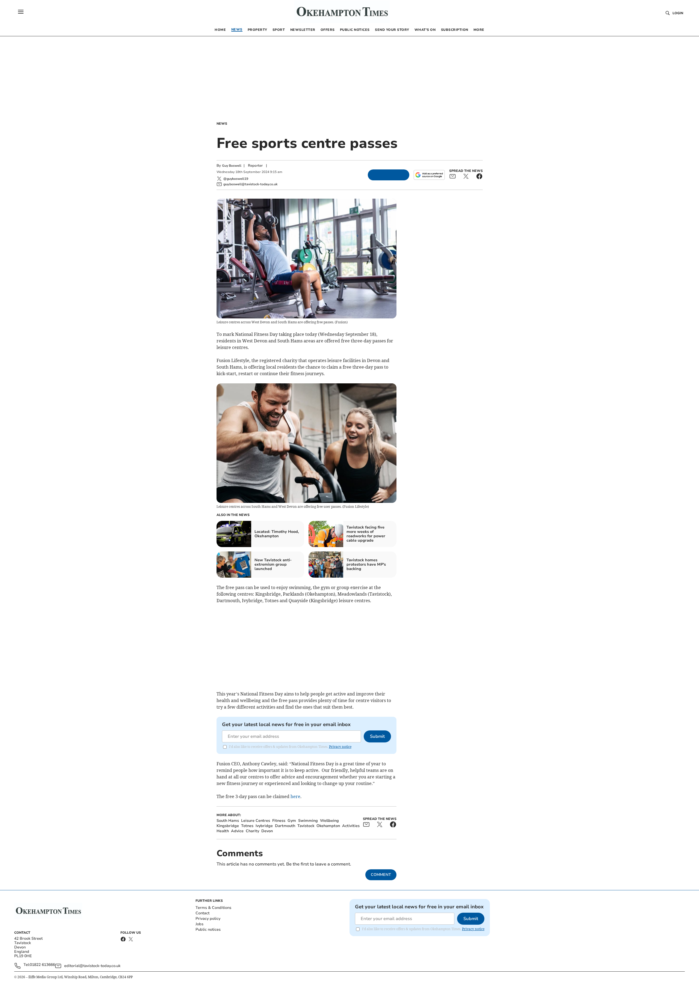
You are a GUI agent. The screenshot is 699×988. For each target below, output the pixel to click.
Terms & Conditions (213, 907)
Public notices (208, 929)
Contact (202, 913)
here (295, 796)
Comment (381, 874)
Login (678, 13)
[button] (20, 11)
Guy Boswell (231, 165)
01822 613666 (42, 965)
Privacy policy (208, 918)
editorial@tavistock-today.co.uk (92, 965)
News (222, 123)
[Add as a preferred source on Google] (429, 175)
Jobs (199, 924)
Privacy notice (340, 747)
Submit (377, 736)
